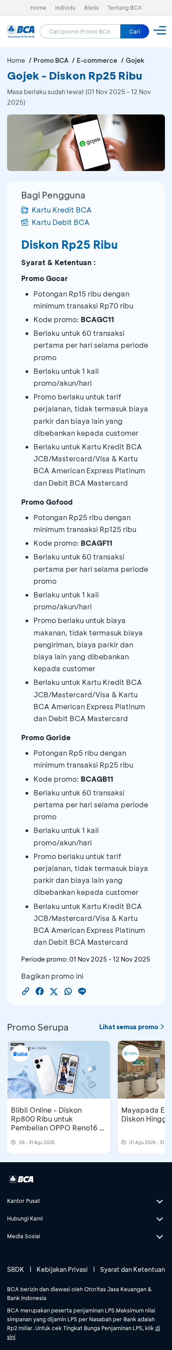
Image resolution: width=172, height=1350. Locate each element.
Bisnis (91, 7)
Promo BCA (51, 60)
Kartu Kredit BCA (62, 209)
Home (38, 7)
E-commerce (97, 60)
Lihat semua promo (128, 1027)
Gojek (135, 60)
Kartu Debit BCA (61, 222)
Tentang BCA (125, 7)
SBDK (15, 1269)
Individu (65, 7)
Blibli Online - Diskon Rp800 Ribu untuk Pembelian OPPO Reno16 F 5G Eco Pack (57, 1123)
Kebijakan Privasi (62, 1269)
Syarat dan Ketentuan (132, 1269)
